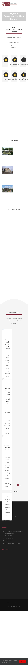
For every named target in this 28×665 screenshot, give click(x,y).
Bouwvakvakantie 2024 (7, 448)
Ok (22, 661)
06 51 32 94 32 (8, 540)
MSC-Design (21, 602)
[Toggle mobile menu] (25, 4)
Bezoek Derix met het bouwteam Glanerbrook (7, 394)
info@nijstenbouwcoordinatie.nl (13, 543)
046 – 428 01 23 (9, 538)
